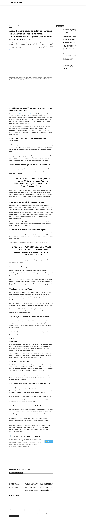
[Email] (28, 83)
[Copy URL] (34, 83)
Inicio (10, 25)
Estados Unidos (23, 114)
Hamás (29, 469)
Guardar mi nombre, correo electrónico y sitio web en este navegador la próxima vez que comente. (31, 513)
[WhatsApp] (19, 83)
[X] (13, 83)
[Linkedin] (22, 83)
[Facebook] (10, 83)
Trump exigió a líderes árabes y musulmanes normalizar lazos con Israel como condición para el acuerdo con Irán (31, 486)
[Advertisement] (43, 16)
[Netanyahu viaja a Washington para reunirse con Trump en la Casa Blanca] (59, 31)
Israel (13, 25)
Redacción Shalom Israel (17, 47)
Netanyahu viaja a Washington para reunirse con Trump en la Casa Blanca (69, 31)
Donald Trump (31, 114)
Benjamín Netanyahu (16, 469)
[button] (75, 2)
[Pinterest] (16, 83)
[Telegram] (31, 83)
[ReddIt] (25, 83)
